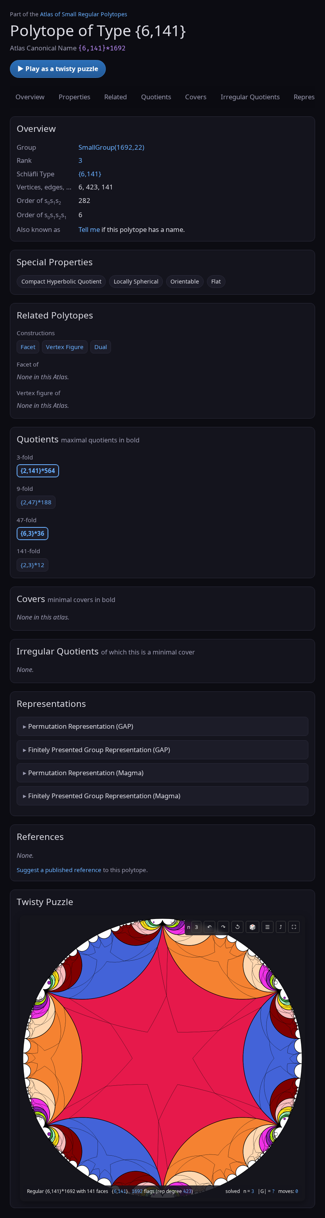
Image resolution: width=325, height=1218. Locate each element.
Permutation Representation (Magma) (85, 772)
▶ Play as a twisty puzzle (57, 68)
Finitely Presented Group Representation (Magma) (104, 795)
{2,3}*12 (32, 565)
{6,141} (89, 173)
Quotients (156, 96)
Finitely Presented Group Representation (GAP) (99, 749)
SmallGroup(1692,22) (111, 147)
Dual (100, 347)
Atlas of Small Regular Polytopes (83, 14)
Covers (195, 96)
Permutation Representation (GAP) (80, 726)
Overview (29, 96)
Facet (28, 347)
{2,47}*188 (36, 502)
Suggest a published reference (59, 870)
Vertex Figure (65, 347)
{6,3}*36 (32, 533)
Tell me (89, 229)
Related (115, 96)
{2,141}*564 (38, 471)
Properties (74, 96)
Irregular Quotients (250, 96)
